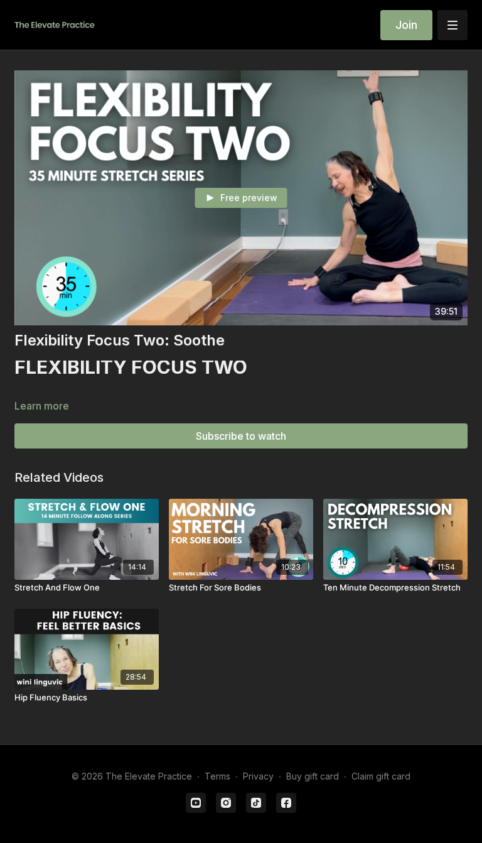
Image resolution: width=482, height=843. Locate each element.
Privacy (258, 776)
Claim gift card (380, 776)
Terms (217, 776)
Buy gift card (312, 776)
